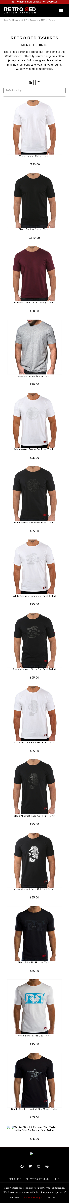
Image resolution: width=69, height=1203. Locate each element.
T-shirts (52, 20)
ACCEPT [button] (52, 1197)
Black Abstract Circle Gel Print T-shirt (34, 669)
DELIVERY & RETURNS (37, 1179)
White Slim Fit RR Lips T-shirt (34, 1035)
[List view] (38, 82)
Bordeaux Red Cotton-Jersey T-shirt (34, 302)
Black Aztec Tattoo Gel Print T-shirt (34, 522)
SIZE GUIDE (15, 1179)
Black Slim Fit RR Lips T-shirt (34, 962)
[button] (61, 10)
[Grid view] (31, 82)
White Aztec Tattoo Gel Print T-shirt (34, 449)
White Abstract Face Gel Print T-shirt (34, 742)
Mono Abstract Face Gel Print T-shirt (34, 889)
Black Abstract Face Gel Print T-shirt (34, 816)
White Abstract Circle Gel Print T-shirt (34, 596)
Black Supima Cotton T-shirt (34, 229)
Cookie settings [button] (33, 1197)
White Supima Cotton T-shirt (34, 156)
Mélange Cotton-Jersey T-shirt (34, 376)
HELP (56, 1179)
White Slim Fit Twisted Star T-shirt (34, 1130)
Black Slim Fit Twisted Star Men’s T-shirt (34, 1109)
